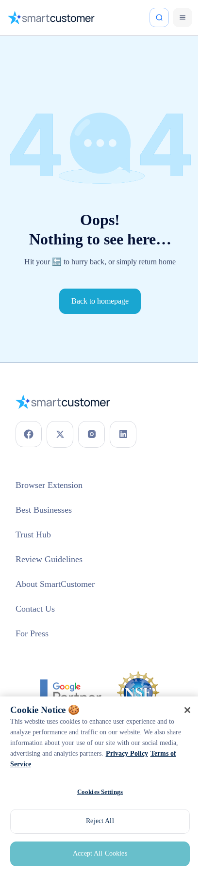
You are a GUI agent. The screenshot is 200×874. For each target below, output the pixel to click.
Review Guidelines (53, 555)
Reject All (96, 820)
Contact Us (39, 604)
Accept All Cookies (96, 853)
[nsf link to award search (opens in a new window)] (135, 688)
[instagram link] (91, 430)
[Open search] (152, 17)
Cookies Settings (96, 791)
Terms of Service (152, 764)
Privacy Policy (96, 764)
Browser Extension (54, 480)
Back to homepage (97, 296)
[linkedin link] (123, 430)
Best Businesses (49, 505)
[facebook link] (29, 430)
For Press (34, 629)
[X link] (60, 430)
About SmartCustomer (61, 579)
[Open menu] (175, 17)
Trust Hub (35, 530)
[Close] (180, 710)
